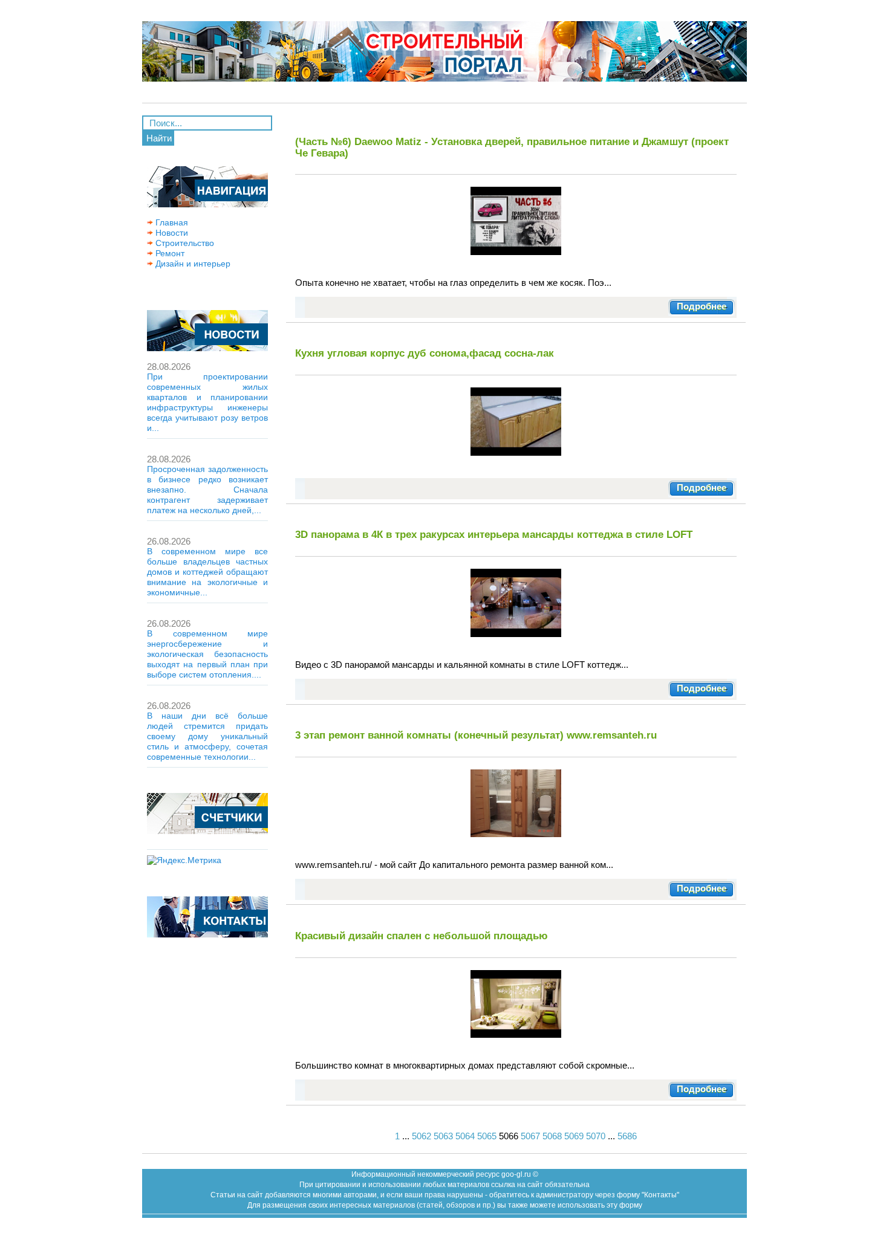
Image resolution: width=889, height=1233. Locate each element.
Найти (159, 138)
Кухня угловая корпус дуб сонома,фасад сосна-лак (424, 353)
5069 (574, 1136)
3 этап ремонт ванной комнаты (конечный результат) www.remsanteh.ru (476, 735)
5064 (465, 1136)
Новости (170, 233)
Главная (170, 222)
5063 (443, 1136)
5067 (530, 1136)
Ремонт (168, 253)
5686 (627, 1136)
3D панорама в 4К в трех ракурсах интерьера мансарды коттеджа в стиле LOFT (493, 534)
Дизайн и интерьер (191, 263)
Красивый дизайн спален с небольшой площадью (421, 935)
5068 (552, 1136)
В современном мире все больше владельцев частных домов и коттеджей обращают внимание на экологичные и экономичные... (207, 571)
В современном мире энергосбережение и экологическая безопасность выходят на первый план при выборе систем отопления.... (207, 654)
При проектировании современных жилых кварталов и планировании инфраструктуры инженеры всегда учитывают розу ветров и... (207, 402)
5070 (595, 1136)
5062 (421, 1136)
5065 (487, 1136)
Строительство (183, 243)
